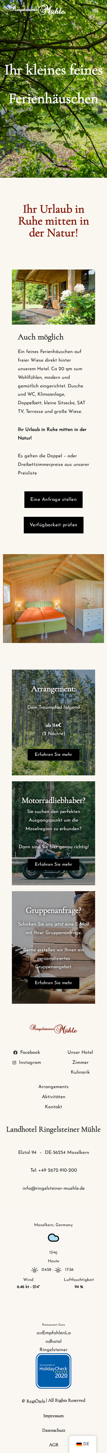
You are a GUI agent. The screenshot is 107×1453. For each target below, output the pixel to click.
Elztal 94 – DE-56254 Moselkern (53, 1152)
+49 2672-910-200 (57, 1170)
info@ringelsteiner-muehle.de (54, 1188)
